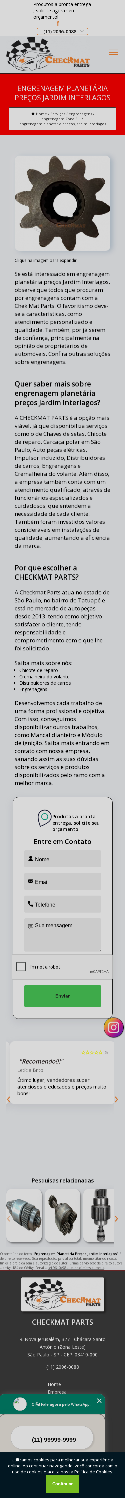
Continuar (62, 1483)
